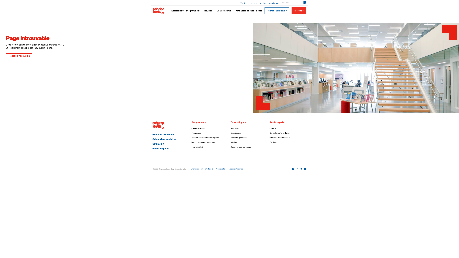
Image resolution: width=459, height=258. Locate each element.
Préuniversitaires (198, 128)
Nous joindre (236, 133)
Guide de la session (163, 134)
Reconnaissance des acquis (203, 142)
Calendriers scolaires (164, 139)
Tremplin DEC (197, 147)
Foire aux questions (239, 138)
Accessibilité (221, 169)
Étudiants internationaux (280, 138)
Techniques (196, 133)
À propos (235, 128)
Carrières (273, 142)
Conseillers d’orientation (280, 133)
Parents (273, 128)
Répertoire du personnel (241, 147)
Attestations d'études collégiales (205, 138)
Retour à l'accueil (18, 56)
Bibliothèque (159, 148)
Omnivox (157, 144)
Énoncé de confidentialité (201, 169)
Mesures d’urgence (236, 169)
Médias (234, 142)
